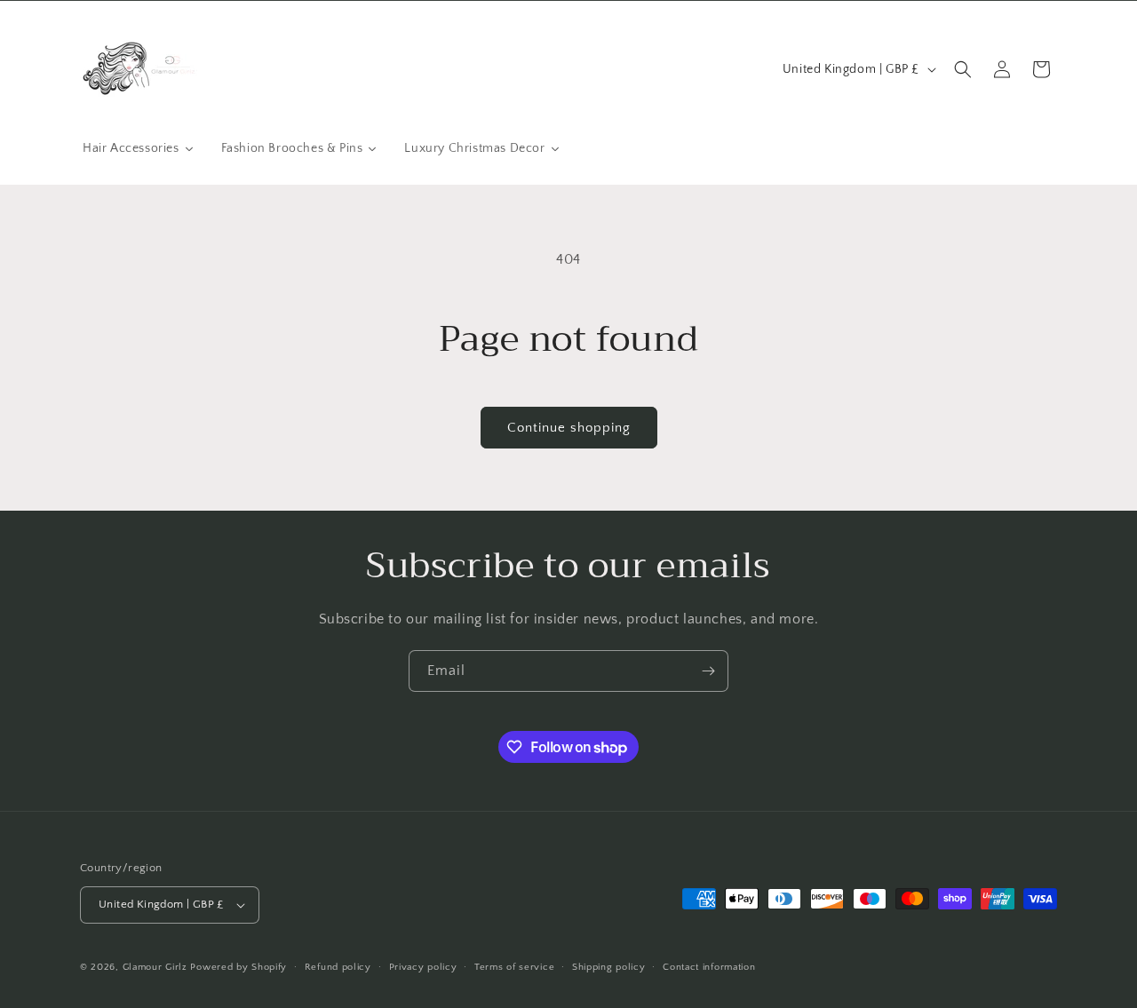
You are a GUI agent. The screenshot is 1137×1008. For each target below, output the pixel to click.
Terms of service (514, 967)
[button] (962, 69)
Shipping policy (609, 967)
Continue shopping (569, 427)
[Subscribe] (708, 671)
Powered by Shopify (238, 967)
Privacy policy (423, 967)
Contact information (709, 967)
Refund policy (338, 967)
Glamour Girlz (155, 967)
